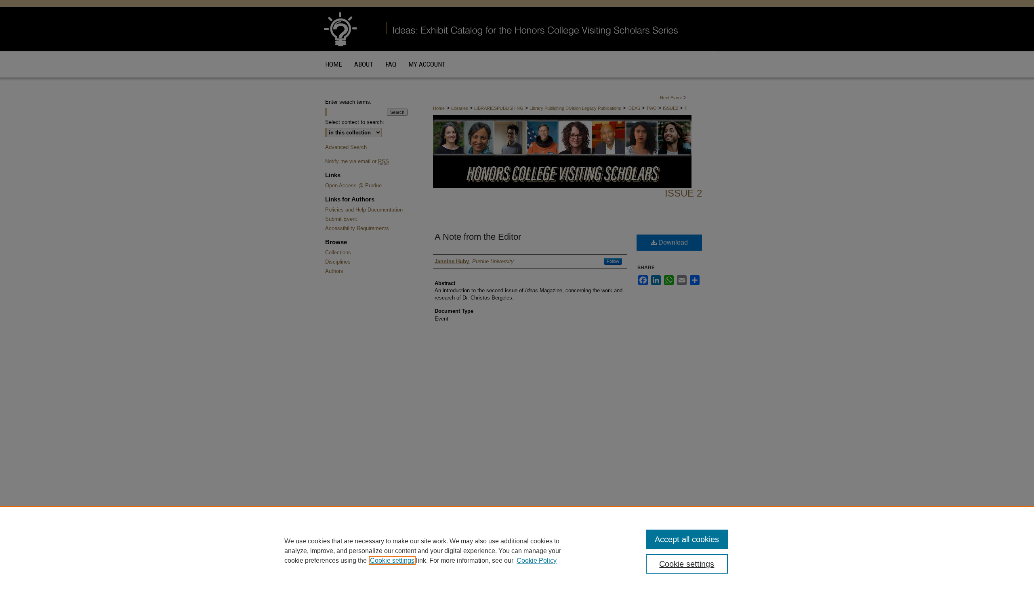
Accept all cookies (687, 539)
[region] (517, 550)
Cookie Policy (537, 560)
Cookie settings (392, 560)
